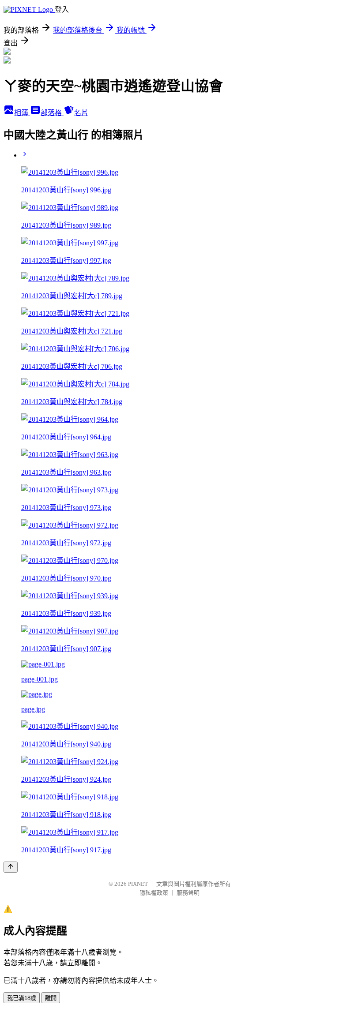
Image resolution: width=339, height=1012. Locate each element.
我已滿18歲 (21, 998)
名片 (81, 112)
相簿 (22, 112)
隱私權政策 (153, 892)
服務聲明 (188, 892)
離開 (50, 998)
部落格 (52, 112)
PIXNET (138, 884)
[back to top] (11, 867)
